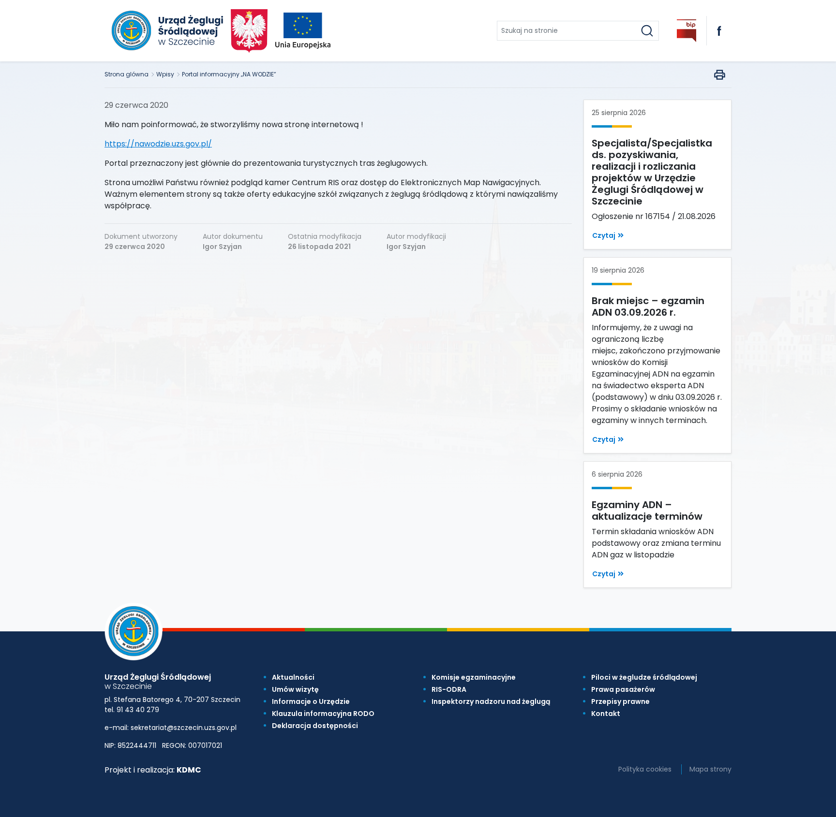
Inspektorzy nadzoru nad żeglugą (491, 701)
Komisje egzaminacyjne (474, 677)
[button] (608, 235)
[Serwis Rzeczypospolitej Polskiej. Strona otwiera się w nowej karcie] (249, 31)
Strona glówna (126, 74)
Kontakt (605, 713)
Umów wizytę (295, 689)
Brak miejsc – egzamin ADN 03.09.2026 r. (648, 306)
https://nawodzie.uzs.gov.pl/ (158, 143)
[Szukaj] (647, 30)
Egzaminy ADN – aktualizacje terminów (647, 510)
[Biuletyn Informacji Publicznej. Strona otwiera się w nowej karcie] (686, 30)
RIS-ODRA (449, 689)
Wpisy (165, 74)
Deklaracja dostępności (315, 725)
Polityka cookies (645, 769)
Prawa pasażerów (623, 689)
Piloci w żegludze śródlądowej (644, 677)
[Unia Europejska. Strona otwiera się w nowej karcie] (302, 31)
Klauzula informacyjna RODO (323, 713)
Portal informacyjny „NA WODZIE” (229, 74)
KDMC (189, 769)
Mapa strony (710, 769)
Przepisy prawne (620, 701)
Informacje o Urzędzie (311, 701)
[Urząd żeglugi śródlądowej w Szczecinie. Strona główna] (165, 31)
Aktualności (293, 677)
